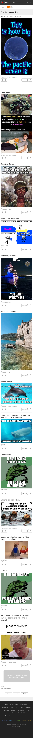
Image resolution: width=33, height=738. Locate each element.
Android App (17, 720)
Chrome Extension (26, 720)
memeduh (4, 661)
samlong (3, 301)
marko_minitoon (5, 245)
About (27, 710)
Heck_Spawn (4, 560)
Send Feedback (24, 716)
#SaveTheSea (6, 381)
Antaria (3, 208)
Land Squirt (5, 92)
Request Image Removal (11, 716)
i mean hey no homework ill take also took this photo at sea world (15, 416)
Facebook (4, 720)
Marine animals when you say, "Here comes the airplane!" (15, 538)
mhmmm (3, 444)
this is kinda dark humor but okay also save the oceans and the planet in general (15, 618)
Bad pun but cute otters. (10, 500)
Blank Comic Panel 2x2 (10, 218)
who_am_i (4, 526)
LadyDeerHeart (5, 75)
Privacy (9, 713)
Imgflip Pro (8, 704)
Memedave (4, 153)
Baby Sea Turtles (7, 164)
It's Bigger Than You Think (11, 16)
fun (3, 7)
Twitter (10, 720)
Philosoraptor (6, 571)
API (18, 713)
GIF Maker (15, 704)
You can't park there (8, 256)
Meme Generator (24, 704)
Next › (24, 694)
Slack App (23, 713)
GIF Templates (19, 707)
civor (3, 371)
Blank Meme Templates (8, 707)
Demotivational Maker (9, 710)
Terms (14, 713)
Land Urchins (6, 455)
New (12, 7)
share (24, 80)
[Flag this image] (30, 80)
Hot (9, 7)
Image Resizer (20, 710)
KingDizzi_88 (4, 605)
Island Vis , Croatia (8, 311)
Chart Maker (28, 707)
